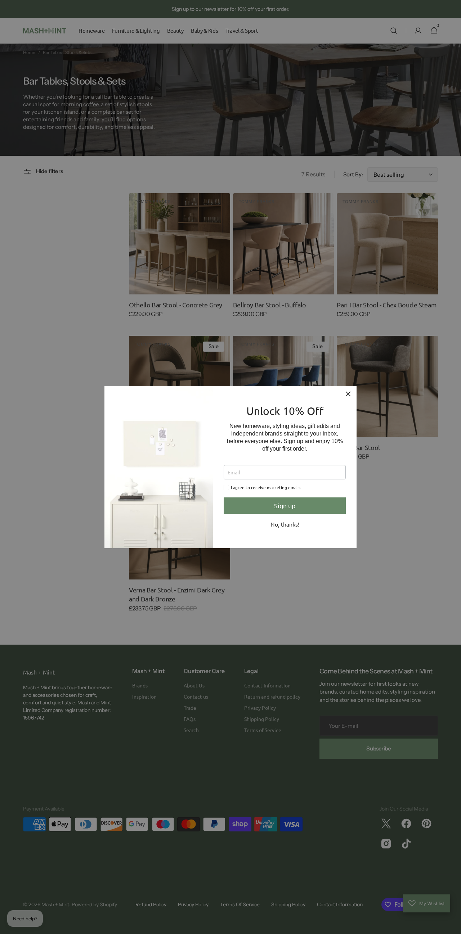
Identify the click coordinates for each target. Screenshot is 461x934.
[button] (348, 394)
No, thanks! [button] (284, 524)
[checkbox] (226, 487)
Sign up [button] (285, 505)
